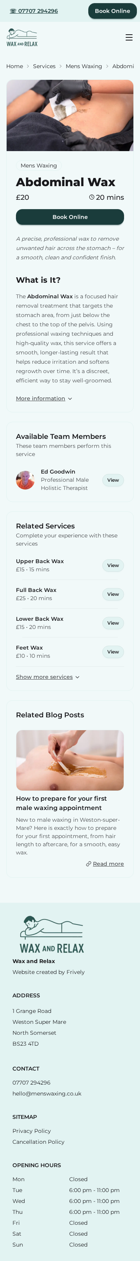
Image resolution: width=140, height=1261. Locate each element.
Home (14, 66)
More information (40, 398)
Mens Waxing (84, 66)
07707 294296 (31, 1082)
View (113, 480)
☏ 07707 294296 (34, 10)
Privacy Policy (31, 1130)
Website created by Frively (48, 972)
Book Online (112, 10)
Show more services (44, 676)
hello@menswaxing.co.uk (46, 1093)
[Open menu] (129, 37)
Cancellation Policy (38, 1141)
